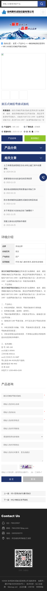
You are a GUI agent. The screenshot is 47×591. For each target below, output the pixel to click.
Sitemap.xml (12, 587)
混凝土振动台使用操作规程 (15, 221)
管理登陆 (39, 587)
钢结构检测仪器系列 (37, 43)
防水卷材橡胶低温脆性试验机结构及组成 (21, 200)
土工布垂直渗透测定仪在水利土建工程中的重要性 (22, 167)
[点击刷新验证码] (26, 467)
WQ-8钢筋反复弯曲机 (19, 500)
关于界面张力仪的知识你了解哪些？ (19, 210)
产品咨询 (12, 138)
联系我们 (35, 138)
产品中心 (21, 43)
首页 (14, 43)
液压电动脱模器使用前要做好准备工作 (20, 189)
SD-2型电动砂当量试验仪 (21, 493)
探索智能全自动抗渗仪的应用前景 (18, 178)
